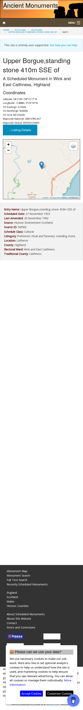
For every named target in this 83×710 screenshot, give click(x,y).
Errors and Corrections (21, 627)
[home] (31, 22)
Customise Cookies (59, 693)
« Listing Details (20, 130)
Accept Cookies (31, 693)
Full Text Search (17, 580)
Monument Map (17, 571)
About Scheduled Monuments (26, 614)
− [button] (8, 150)
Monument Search (18, 575)
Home (6, 29)
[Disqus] (41, 407)
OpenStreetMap (59, 197)
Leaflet (45, 197)
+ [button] (8, 144)
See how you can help (63, 45)
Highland (36, 29)
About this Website (19, 618)
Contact (12, 623)
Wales (10, 601)
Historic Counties (18, 606)
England (12, 592)
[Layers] (73, 146)
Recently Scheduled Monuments (27, 584)
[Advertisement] (41, 309)
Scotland (20, 29)
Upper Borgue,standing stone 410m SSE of (32, 32)
